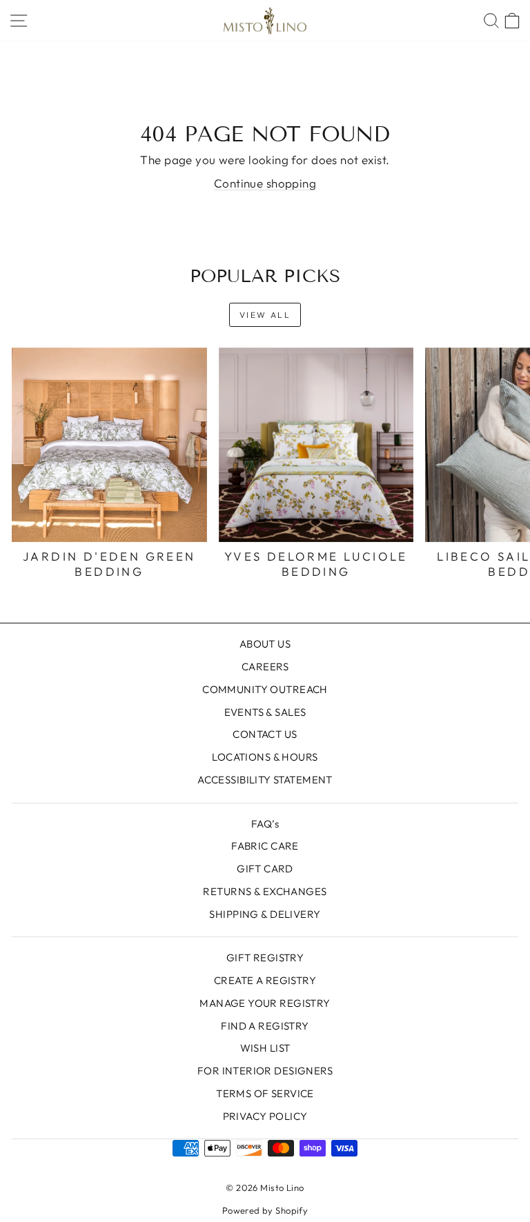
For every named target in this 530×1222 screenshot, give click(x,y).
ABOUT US (265, 643)
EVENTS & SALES (265, 712)
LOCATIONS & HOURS (264, 756)
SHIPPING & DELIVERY (264, 914)
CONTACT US (265, 734)
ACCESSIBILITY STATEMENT (265, 779)
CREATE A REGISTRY (265, 980)
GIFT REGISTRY (265, 957)
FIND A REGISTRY (264, 1025)
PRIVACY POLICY (265, 1116)
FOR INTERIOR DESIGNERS (265, 1070)
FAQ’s (265, 823)
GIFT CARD (265, 868)
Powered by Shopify (265, 1210)
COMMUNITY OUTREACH (265, 689)
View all (265, 315)
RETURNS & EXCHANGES (264, 891)
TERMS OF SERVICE (265, 1093)
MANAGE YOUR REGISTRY (265, 1003)
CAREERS (265, 666)
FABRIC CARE (265, 845)
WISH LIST (265, 1047)
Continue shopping (265, 183)
